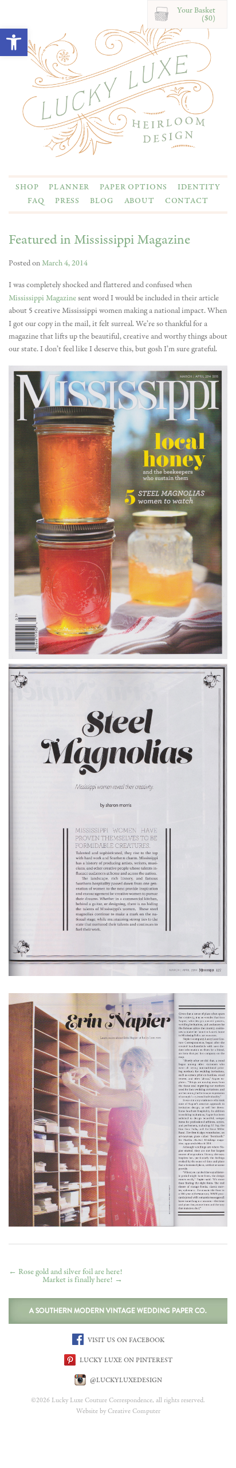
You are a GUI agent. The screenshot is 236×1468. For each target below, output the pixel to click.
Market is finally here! (82, 1280)
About (139, 201)
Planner (69, 187)
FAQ (36, 201)
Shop (26, 187)
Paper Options (133, 187)
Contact (187, 201)
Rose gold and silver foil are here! (66, 1272)
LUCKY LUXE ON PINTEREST (125, 1360)
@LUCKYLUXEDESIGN (125, 1380)
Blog (101, 201)
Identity (199, 187)
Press (67, 201)
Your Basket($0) (196, 14)
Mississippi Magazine (42, 298)
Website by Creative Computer (118, 1411)
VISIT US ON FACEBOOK (125, 1340)
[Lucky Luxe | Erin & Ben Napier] (118, 86)
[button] (13, 42)
